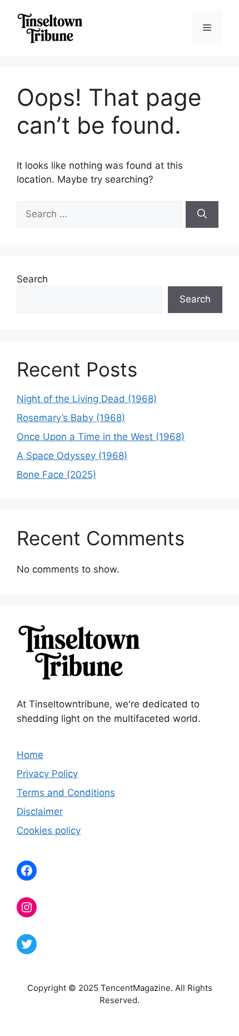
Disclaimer (40, 811)
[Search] (202, 214)
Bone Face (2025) (56, 474)
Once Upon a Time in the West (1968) (101, 436)
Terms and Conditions (66, 792)
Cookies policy (49, 830)
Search (32, 279)
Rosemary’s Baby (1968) (71, 417)
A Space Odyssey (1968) (72, 455)
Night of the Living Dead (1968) (87, 398)
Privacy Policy (47, 773)
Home (30, 754)
